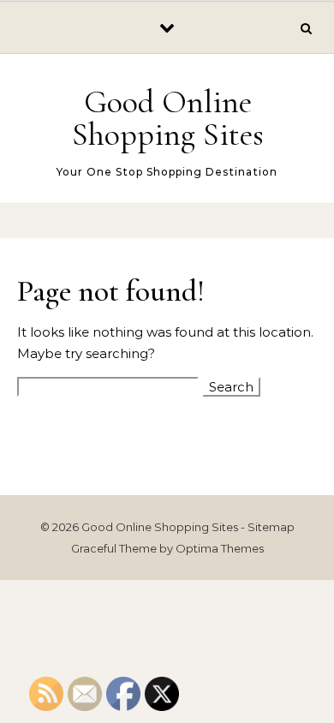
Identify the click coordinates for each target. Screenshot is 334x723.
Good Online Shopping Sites (168, 118)
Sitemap (271, 527)
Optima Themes (220, 548)
